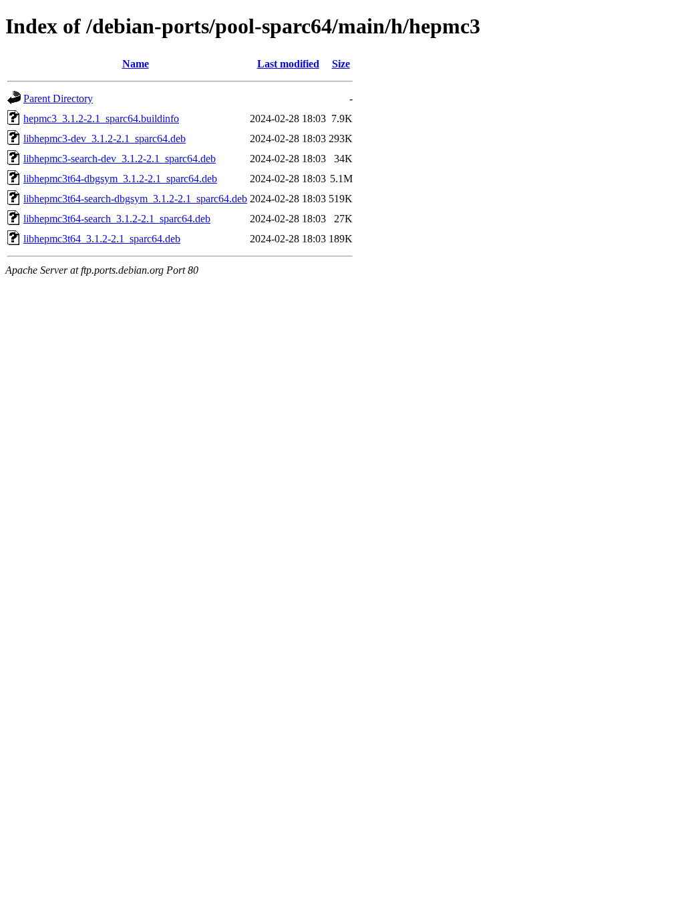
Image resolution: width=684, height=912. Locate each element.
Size (341, 63)
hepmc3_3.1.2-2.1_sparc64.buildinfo (101, 118)
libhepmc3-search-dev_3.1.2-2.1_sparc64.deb (119, 158)
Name (135, 63)
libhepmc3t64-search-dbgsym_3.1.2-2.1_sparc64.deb (135, 198)
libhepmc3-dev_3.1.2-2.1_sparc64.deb (104, 138)
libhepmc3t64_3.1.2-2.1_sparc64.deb (101, 238)
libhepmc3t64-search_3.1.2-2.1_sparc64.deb (116, 218)
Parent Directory (58, 98)
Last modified (288, 63)
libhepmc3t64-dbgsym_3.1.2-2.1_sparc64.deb (120, 178)
